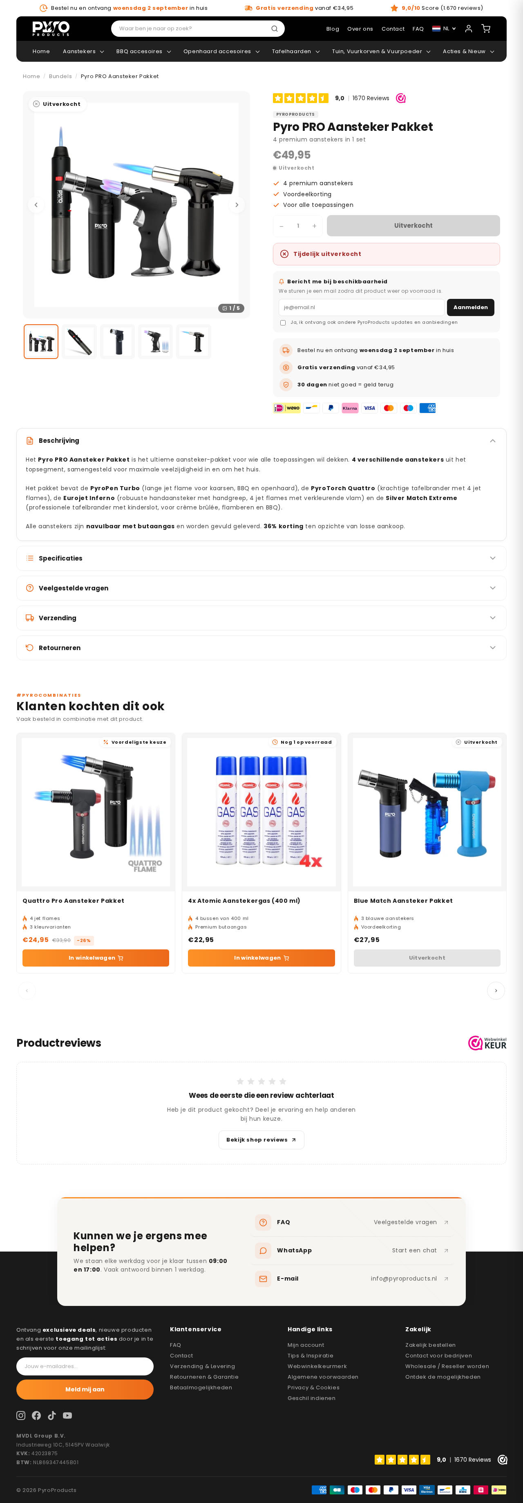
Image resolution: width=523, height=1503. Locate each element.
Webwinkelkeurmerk (317, 1366)
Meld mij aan (85, 1389)
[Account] (468, 28)
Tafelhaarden (291, 51)
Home (41, 51)
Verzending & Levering (202, 1366)
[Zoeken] (276, 28)
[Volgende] (237, 205)
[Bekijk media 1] (41, 341)
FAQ (175, 1345)
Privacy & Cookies (314, 1387)
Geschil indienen (312, 1398)
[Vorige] (36, 205)
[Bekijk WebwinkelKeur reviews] (487, 1043)
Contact (181, 1355)
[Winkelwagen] (485, 28)
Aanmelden (471, 307)
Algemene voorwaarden (323, 1377)
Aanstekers (79, 51)
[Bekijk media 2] (79, 341)
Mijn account (306, 1345)
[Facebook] (36, 1415)
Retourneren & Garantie (204, 1377)
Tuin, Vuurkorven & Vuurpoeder (377, 51)
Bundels (60, 76)
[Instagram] (20, 1415)
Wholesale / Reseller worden (447, 1366)
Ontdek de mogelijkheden (443, 1377)
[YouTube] (67, 1415)
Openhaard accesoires (217, 51)
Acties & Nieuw (464, 51)
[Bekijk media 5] (193, 341)
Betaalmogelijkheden (201, 1387)
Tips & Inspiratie (310, 1355)
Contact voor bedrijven (438, 1355)
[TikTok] (51, 1415)
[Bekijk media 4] (155, 341)
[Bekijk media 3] (117, 341)
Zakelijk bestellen (430, 1345)
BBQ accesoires (139, 51)
